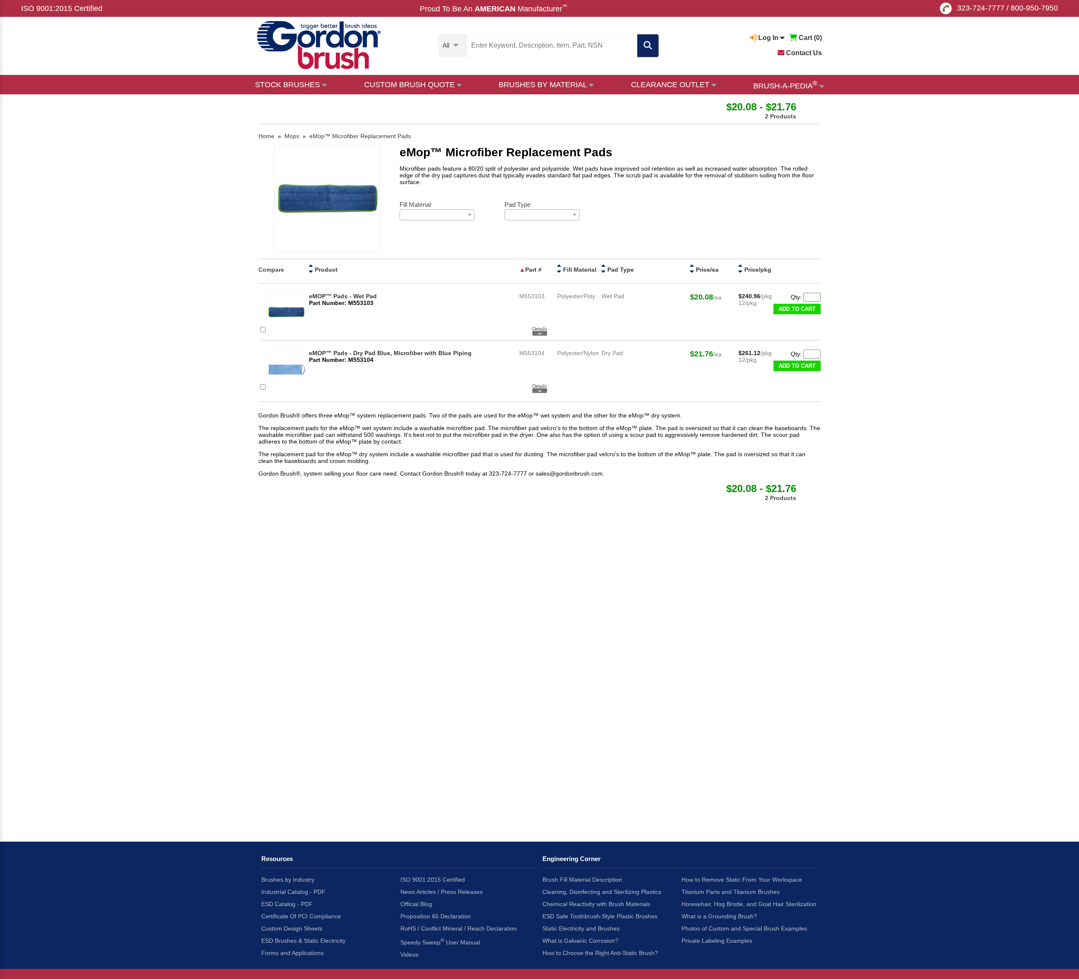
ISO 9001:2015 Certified (61, 8)
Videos (409, 954)
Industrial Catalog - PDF (293, 891)
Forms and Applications (292, 953)
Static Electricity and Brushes (581, 928)
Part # (533, 269)
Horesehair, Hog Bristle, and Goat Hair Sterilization (749, 904)
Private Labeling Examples (717, 940)
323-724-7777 (980, 8)
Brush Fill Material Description (582, 879)
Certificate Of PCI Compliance (301, 916)
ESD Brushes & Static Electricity (303, 940)
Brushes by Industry (287, 879)
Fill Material (579, 269)
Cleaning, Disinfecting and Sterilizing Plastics (601, 891)
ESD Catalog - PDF (287, 904)
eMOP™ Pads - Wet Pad (343, 296)
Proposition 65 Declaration (435, 916)
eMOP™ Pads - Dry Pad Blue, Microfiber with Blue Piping (390, 353)
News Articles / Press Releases (441, 891)
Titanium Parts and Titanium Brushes (731, 891)
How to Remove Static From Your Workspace (742, 879)
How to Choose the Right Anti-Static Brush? (600, 953)
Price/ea (707, 269)
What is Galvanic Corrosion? (580, 940)
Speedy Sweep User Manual (440, 941)
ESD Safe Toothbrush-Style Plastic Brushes (600, 916)
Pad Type (620, 269)
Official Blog (416, 904)
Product (326, 269)
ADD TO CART (797, 309)
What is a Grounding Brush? (719, 916)
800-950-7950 (1034, 8)
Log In (768, 37)
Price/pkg (757, 269)
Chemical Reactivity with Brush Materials (596, 904)
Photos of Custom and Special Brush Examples (744, 928)
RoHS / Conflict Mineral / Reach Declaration (458, 928)
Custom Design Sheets (291, 928)
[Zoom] (327, 199)
